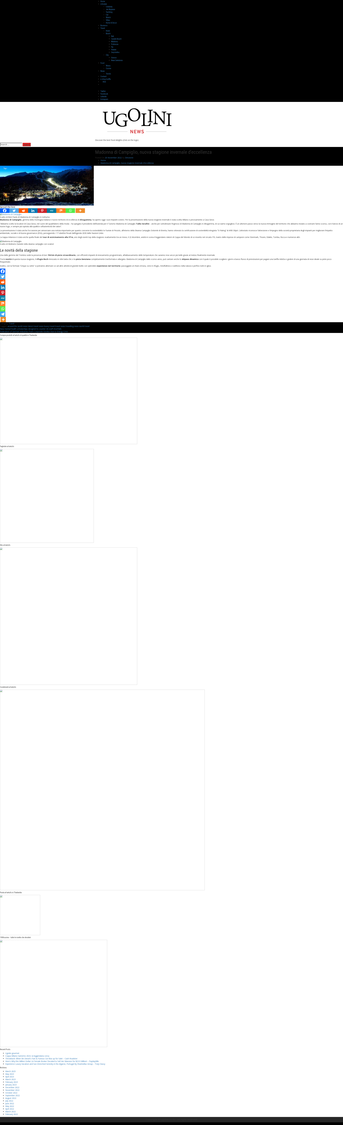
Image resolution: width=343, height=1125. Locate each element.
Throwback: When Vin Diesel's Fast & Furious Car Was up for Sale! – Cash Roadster (41, 1058)
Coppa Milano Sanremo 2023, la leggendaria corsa (27, 1056)
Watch (108, 17)
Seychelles (115, 52)
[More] (80, 210)
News (102, 71)
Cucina (108, 68)
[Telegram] (2, 314)
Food (102, 63)
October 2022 (11, 1092)
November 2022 (12, 1090)
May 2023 (9, 1074)
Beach (108, 33)
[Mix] (61, 210)
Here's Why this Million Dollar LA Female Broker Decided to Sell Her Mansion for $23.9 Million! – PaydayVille (52, 1061)
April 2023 (9, 1076)
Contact (103, 76)
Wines (108, 66)
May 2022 (9, 1106)
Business (103, 25)
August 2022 (10, 1098)
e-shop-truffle (105, 79)
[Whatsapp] (70, 210)
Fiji (112, 47)
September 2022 (12, 1095)
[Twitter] (14, 210)
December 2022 (12, 1087)
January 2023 (11, 1084)
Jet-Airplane (110, 9)
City (107, 55)
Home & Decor (111, 23)
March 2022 (10, 1111)
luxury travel (49, 326)
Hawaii (113, 50)
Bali (112, 36)
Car (107, 15)
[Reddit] (23, 210)
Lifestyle (103, 4)
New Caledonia (117, 60)
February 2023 (11, 1082)
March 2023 (10, 1079)
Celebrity (109, 7)
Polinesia (114, 44)
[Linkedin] (33, 210)
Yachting (109, 12)
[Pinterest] (42, 210)
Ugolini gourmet (12, 1053)
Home (102, 1)
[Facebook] (4, 210)
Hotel (108, 31)
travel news (60, 326)
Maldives (114, 41)
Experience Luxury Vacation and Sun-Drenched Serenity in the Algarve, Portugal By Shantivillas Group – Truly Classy (55, 1064)
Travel (102, 28)
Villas (108, 20)
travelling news (72, 326)
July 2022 (9, 1101)
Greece (114, 58)
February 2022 (11, 1114)
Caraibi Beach (116, 39)
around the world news (17, 326)
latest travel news (35, 326)
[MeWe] (51, 210)
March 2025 (10, 1071)
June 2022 (9, 1103)
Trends (108, 74)
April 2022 (9, 1109)
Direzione (129, 157)
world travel (84, 326)
